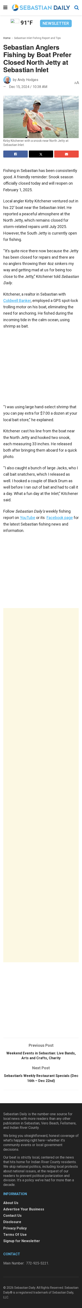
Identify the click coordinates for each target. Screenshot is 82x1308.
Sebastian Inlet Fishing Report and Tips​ (37, 38)
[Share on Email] (66, 154)
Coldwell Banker (17, 300)
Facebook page (60, 517)
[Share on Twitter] (41, 154)
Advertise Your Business (23, 1209)
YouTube (27, 517)
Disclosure (12, 1222)
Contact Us (12, 1215)
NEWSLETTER (56, 23)
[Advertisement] (41, 785)
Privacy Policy (15, 1228)
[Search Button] (76, 7)
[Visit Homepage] (41, 7)
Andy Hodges (27, 80)
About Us (10, 1203)
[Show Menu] (5, 7)
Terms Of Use (15, 1235)
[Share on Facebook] (15, 154)
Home (6, 38)
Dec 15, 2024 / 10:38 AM (28, 87)
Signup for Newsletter (21, 1241)
